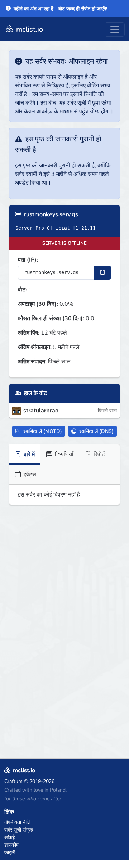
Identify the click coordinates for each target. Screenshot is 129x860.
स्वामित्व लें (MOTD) (42, 431)
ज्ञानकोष (11, 845)
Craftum (13, 781)
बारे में (28, 454)
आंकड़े (9, 837)
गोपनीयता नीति (17, 822)
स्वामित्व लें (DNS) (96, 431)
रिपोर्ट (98, 454)
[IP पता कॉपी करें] (102, 273)
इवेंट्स (29, 475)
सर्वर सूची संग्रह (18, 830)
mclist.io (28, 29)
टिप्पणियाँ (63, 454)
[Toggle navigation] (115, 29)
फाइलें (9, 852)
